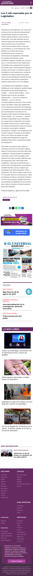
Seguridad (4, 477)
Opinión (7, 285)
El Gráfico (20, 520)
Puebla (19, 479)
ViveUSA (19, 527)
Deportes (4, 490)
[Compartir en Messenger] (19, 208)
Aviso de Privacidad (17, 556)
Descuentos (20, 539)
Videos (3, 523)
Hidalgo (19, 481)
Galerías (3, 520)
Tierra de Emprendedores (6, 539)
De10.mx (19, 523)
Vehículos (20, 510)
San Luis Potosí (21, 475)
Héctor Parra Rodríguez (6, 23)
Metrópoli (4, 486)
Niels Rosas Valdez (10, 313)
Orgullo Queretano (6, 535)
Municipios (4, 488)
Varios (19, 512)
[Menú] (31, 3)
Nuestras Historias (6, 533)
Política (3, 481)
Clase (18, 525)
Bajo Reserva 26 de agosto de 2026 (11, 293)
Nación (3, 479)
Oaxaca (19, 477)
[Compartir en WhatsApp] (16, 208)
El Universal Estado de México (24, 485)
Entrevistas (4, 531)
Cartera (3, 484)
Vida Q (3, 495)
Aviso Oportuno (21, 534)
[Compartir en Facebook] (10, 208)
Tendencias (4, 497)
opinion (6, 199)
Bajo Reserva (7, 289)
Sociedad (4, 475)
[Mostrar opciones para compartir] (31, 8)
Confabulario (21, 532)
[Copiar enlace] (22, 208)
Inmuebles (20, 505)
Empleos (19, 508)
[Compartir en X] (13, 208)
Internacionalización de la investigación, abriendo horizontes (13, 306)
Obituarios (20, 536)
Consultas (20, 541)
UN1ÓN (19, 530)
